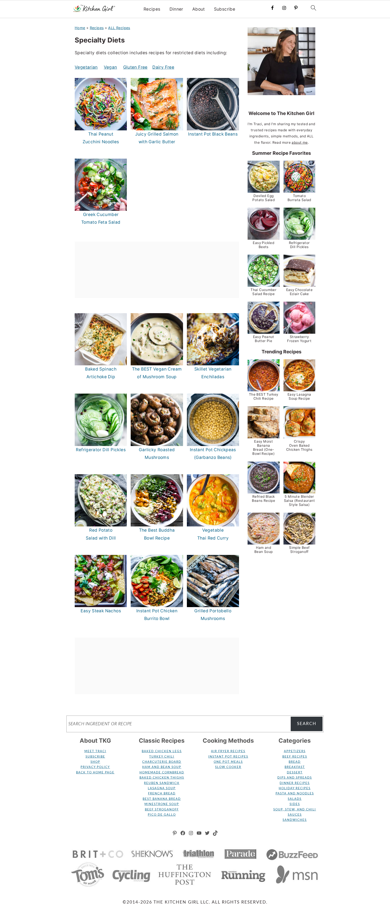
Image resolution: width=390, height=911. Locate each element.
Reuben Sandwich (161, 783)
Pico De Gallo (162, 814)
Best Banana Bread (162, 799)
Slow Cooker (228, 767)
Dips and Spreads (294, 777)
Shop (95, 762)
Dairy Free (163, 67)
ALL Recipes (119, 28)
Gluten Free (135, 67)
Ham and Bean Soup (161, 767)
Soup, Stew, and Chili (294, 809)
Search (306, 724)
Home (80, 28)
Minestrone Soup (161, 804)
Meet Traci (95, 751)
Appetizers (295, 751)
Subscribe (224, 9)
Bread (295, 762)
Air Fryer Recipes (228, 751)
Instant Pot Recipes (228, 756)
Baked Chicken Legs (162, 751)
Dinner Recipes (295, 783)
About (198, 9)
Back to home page (95, 772)
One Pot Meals (228, 762)
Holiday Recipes (295, 788)
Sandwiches (295, 820)
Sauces (295, 814)
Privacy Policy (95, 767)
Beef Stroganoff (162, 809)
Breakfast (295, 767)
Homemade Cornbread (161, 772)
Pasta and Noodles (295, 793)
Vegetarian (86, 67)
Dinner (176, 9)
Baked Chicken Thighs (161, 777)
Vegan (110, 67)
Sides (295, 804)
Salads (295, 799)
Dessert (295, 772)
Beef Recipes (294, 756)
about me (300, 142)
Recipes (152, 9)
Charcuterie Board (161, 762)
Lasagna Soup (162, 788)
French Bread (162, 793)
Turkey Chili (161, 756)
